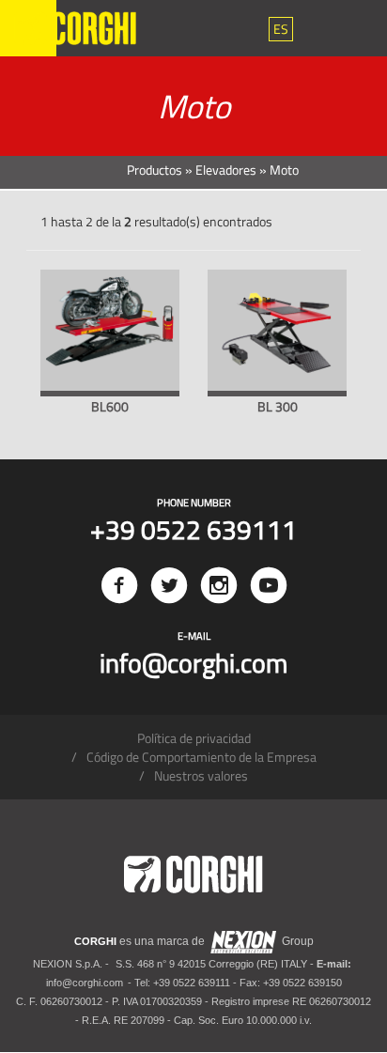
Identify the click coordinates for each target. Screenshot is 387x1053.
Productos (154, 169)
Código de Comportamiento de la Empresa (201, 757)
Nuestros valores (201, 775)
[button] (281, 29)
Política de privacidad (194, 738)
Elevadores (225, 169)
